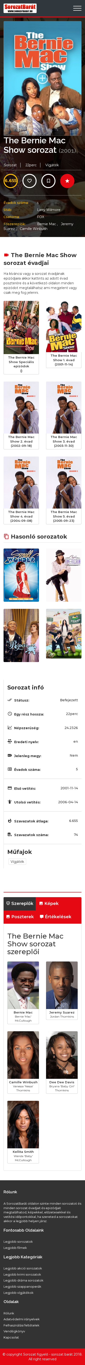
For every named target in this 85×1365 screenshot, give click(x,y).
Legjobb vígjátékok (19, 1293)
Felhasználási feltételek (21, 1325)
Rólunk (9, 1313)
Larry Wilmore (48, 210)
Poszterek (22, 916)
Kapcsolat (11, 1337)
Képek (51, 903)
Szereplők (21, 903)
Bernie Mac (47, 224)
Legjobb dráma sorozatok (23, 1280)
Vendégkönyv (14, 1331)
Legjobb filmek (15, 1248)
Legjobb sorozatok (18, 1241)
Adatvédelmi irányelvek (22, 1319)
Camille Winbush (33, 229)
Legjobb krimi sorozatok (22, 1274)
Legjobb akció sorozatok (23, 1268)
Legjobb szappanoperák (22, 1286)
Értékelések (57, 916)
